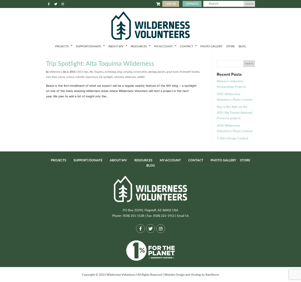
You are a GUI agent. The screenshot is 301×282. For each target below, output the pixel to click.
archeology (110, 71)
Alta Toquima (96, 71)
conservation (140, 71)
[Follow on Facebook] (49, 4)
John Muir (51, 77)
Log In (171, 4)
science (70, 77)
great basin (172, 71)
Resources (139, 46)
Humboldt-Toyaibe (189, 71)
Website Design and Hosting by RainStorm (191, 274)
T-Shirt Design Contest (232, 138)
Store (230, 46)
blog (119, 71)
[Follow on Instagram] (62, 4)
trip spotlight (106, 77)
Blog (242, 46)
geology (152, 71)
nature (61, 77)
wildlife (141, 77)
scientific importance (86, 77)
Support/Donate (88, 46)
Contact (186, 46)
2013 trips (82, 71)
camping (127, 71)
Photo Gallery (211, 46)
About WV (116, 46)
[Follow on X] (56, 4)
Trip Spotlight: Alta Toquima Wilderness (100, 63)
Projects (62, 46)
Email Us (183, 215)
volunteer (119, 77)
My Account (163, 46)
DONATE (192, 4)
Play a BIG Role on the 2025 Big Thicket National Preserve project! (234, 112)
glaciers (161, 71)
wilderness (54, 71)
